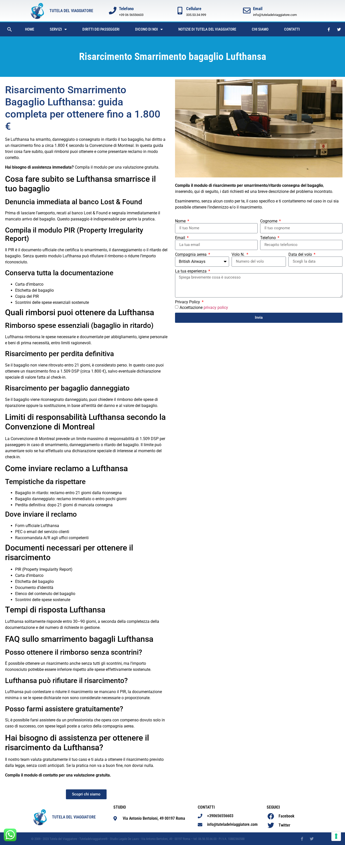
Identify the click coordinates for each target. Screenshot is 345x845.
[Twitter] (339, 29)
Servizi (56, 29)
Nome (181, 221)
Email (257, 8)
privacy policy (216, 307)
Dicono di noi (146, 29)
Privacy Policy (188, 302)
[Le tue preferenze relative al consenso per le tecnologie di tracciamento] (336, 836)
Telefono (268, 238)
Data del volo (300, 255)
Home (29, 29)
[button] (9, 29)
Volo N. (238, 255)
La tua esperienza (191, 271)
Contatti (292, 29)
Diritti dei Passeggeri (100, 29)
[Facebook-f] (329, 29)
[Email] (247, 10)
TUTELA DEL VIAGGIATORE (71, 10)
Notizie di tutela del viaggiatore (207, 29)
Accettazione (204, 307)
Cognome (269, 221)
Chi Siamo (260, 29)
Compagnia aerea (191, 255)
